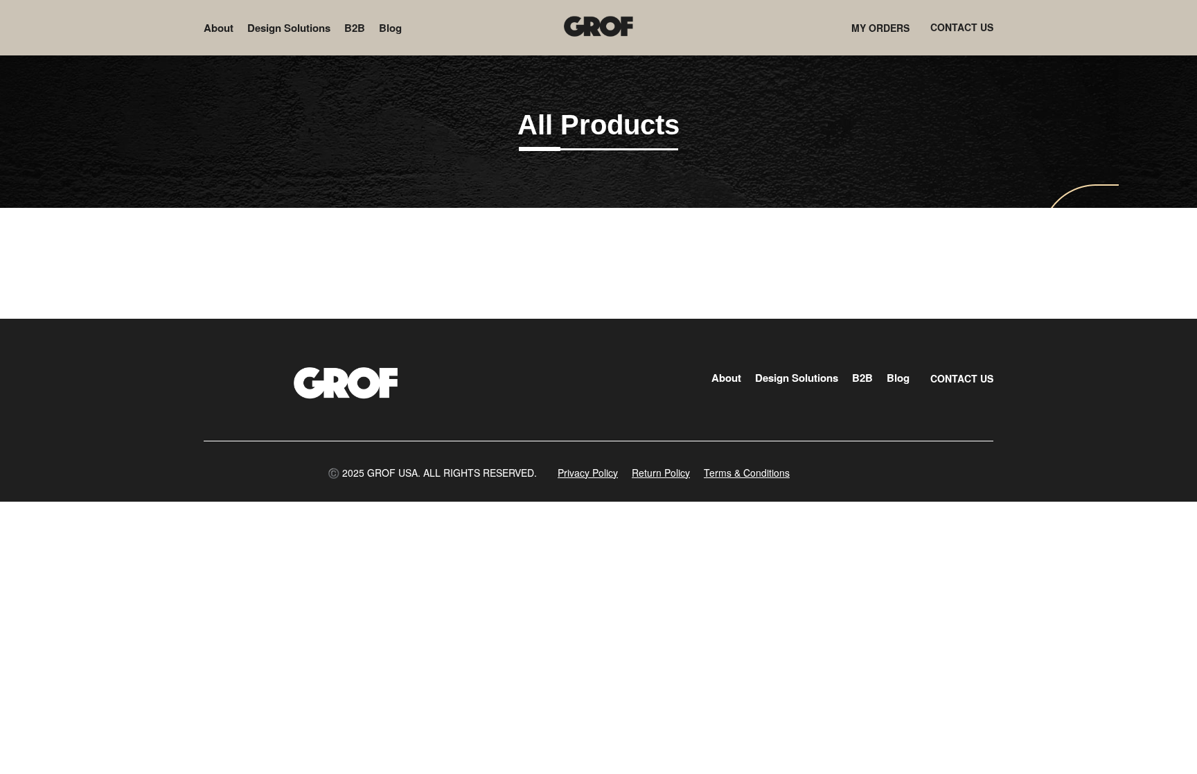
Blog (390, 27)
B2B (354, 27)
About (218, 27)
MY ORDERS (880, 28)
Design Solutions (288, 27)
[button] (432, 472)
